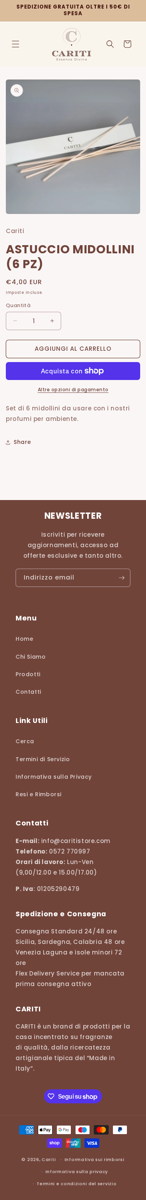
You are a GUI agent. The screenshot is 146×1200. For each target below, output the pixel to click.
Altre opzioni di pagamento (73, 389)
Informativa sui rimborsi (95, 1159)
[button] (15, 44)
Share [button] (22, 442)
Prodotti (28, 674)
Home (24, 639)
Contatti (28, 692)
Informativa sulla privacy (77, 1171)
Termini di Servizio (43, 759)
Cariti (49, 1159)
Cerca (25, 741)
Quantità (18, 305)
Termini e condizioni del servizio (76, 1184)
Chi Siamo (31, 657)
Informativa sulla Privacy (54, 777)
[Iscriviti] (121, 578)
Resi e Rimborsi (39, 794)
